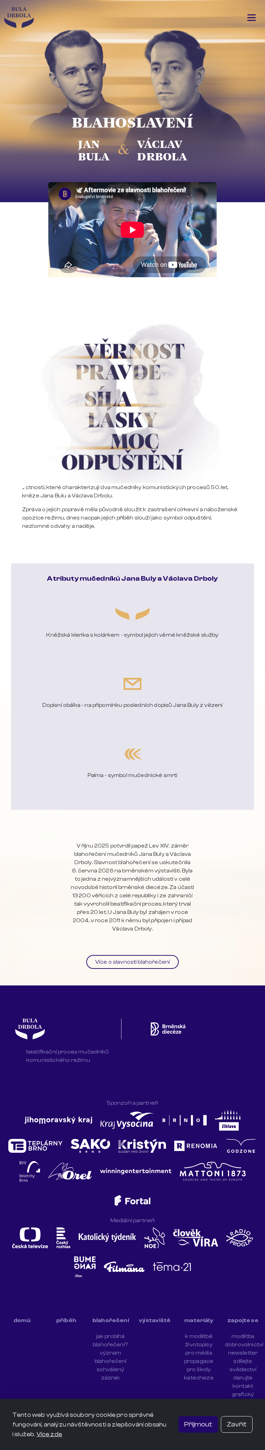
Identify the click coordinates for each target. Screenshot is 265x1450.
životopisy (199, 1344)
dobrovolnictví (244, 1344)
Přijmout (198, 1424)
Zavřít (237, 1424)
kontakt (243, 1386)
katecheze (198, 1378)
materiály (198, 1320)
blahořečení (110, 1320)
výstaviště (155, 1320)
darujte (243, 1378)
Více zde (49, 1434)
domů (22, 1320)
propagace (198, 1361)
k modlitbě (199, 1336)
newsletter (243, 1353)
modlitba (243, 1336)
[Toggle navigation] (251, 17)
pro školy (199, 1369)
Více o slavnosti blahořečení (132, 962)
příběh (66, 1320)
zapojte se (242, 1320)
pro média (198, 1353)
